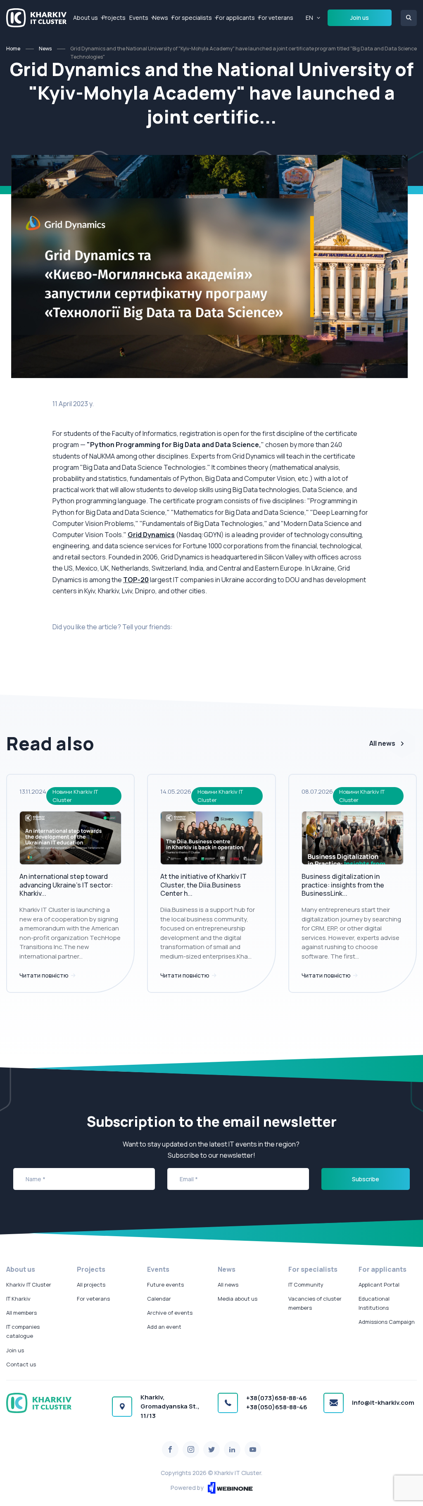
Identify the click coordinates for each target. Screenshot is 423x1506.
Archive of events (169, 1312)
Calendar (159, 1298)
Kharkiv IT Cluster (28, 1284)
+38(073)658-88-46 (276, 1398)
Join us (359, 17)
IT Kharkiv (18, 1298)
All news (382, 743)
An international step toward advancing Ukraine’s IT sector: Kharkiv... (66, 885)
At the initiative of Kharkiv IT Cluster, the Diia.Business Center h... (203, 885)
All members (21, 1312)
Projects (114, 17)
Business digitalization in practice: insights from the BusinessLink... (343, 885)
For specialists (192, 17)
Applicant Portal (379, 1284)
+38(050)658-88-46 (276, 1407)
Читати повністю (44, 975)
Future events (165, 1284)
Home (13, 48)
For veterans (276, 17)
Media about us (237, 1298)
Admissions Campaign (387, 1321)
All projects (91, 1284)
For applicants (235, 17)
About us (85, 17)
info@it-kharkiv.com (383, 1402)
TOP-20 (136, 579)
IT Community (305, 1284)
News (160, 17)
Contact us (21, 1364)
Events (138, 17)
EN (309, 17)
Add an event (164, 1326)
